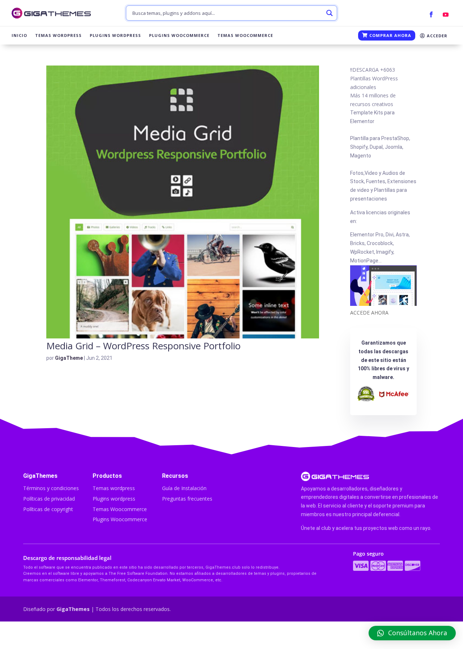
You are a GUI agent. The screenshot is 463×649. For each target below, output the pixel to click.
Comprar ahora (389, 35)
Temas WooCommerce (245, 35)
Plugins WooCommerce (179, 35)
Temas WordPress (58, 35)
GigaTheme (69, 358)
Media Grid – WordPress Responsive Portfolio (143, 345)
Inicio (19, 35)
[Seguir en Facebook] (431, 14)
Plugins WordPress (115, 35)
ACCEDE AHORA (369, 312)
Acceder (436, 35)
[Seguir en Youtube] (445, 14)
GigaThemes (73, 609)
